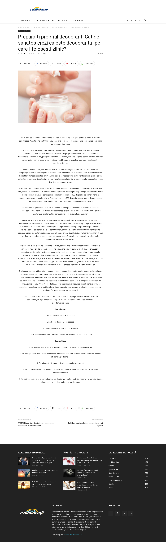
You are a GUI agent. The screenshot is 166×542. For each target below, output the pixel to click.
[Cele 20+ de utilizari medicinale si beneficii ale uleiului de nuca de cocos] (69, 485)
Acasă (20, 27)
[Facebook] (127, 21)
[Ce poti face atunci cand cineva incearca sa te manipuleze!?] (69, 473)
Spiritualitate (58, 21)
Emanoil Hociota (30, 54)
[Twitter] (135, 21)
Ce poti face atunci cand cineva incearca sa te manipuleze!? (87, 472)
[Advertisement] (103, 8)
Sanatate (24, 21)
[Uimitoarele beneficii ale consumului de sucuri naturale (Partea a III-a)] (69, 461)
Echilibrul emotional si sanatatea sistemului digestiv (85, 424)
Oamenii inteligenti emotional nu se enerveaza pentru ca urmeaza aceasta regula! (44, 460)
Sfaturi (28, 31)
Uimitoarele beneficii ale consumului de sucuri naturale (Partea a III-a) (89, 460)
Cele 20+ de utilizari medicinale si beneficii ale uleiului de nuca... (87, 484)
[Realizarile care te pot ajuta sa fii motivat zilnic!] (24, 473)
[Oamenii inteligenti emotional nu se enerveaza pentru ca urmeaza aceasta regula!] (24, 461)
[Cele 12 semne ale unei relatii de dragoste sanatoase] (24, 485)
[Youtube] (139, 21)
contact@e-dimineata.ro (73, 534)
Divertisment (77, 21)
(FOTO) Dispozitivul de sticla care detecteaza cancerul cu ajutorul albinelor (36, 424)
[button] (145, 21)
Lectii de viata (40, 21)
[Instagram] (131, 21)
